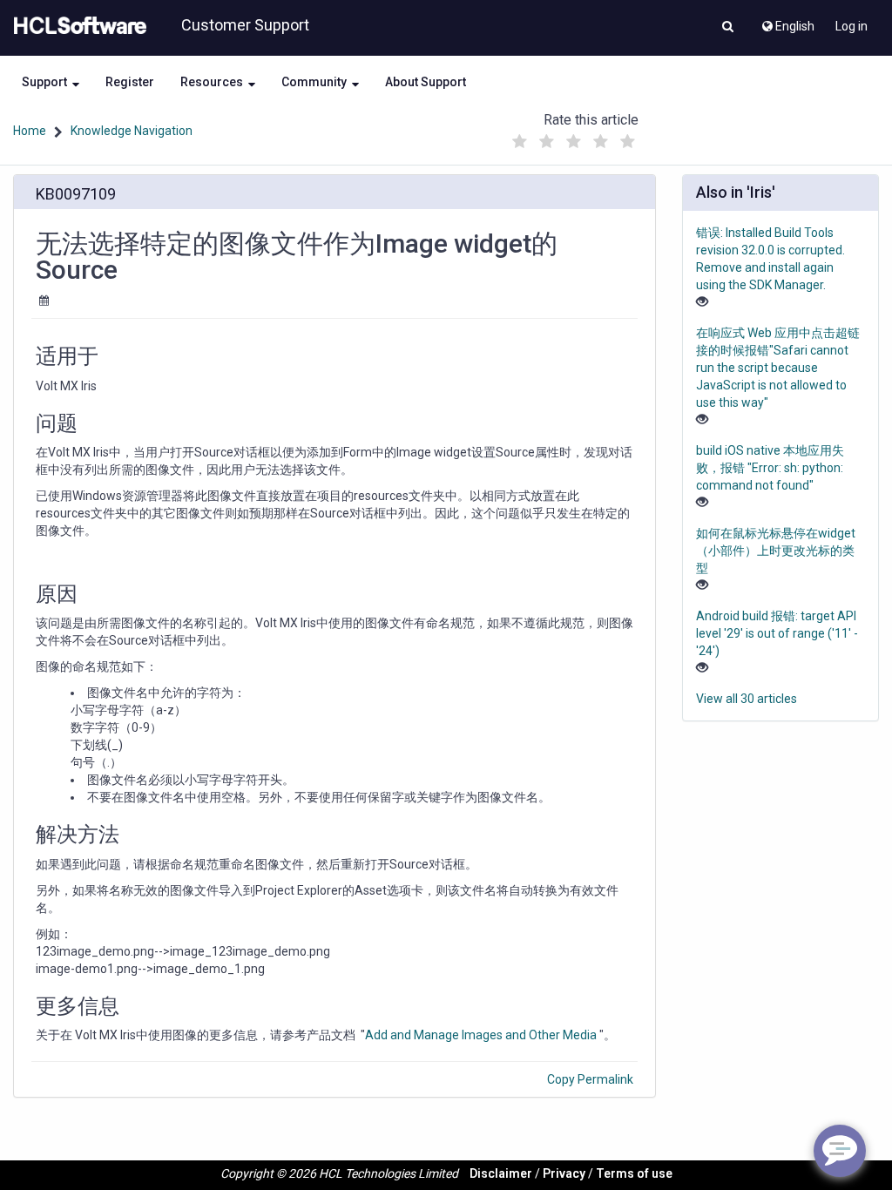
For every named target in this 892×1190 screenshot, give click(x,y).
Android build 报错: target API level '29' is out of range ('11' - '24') (777, 633)
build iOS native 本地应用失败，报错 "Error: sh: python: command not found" (770, 467)
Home (29, 131)
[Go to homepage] (76, 26)
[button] (727, 27)
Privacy (564, 1173)
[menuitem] (787, 22)
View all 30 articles (746, 699)
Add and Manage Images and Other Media (481, 1035)
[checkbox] (520, 142)
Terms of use (634, 1173)
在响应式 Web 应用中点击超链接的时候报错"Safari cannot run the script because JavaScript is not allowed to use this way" (778, 367)
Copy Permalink (590, 1079)
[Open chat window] (840, 1151)
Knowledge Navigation (132, 131)
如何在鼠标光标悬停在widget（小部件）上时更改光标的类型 (775, 550)
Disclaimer (501, 1173)
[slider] (574, 137)
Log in (851, 26)
